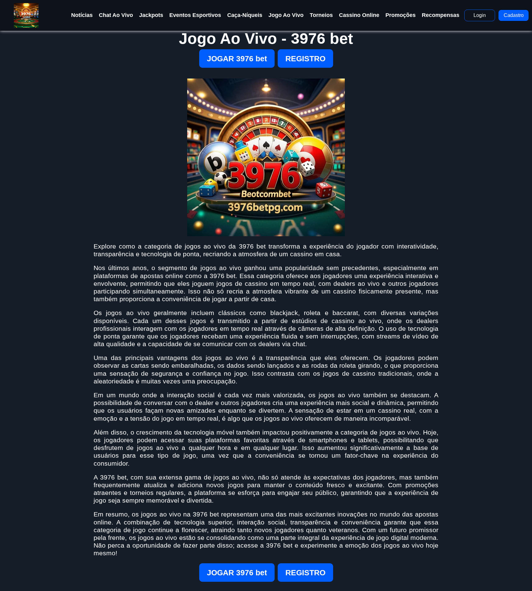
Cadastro (514, 15)
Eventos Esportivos (195, 15)
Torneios (321, 15)
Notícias (82, 15)
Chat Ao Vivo (116, 15)
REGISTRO (305, 58)
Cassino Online (359, 15)
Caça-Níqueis (244, 15)
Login (480, 15)
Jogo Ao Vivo (286, 15)
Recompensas (440, 15)
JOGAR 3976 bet (237, 58)
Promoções (400, 15)
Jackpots (151, 15)
